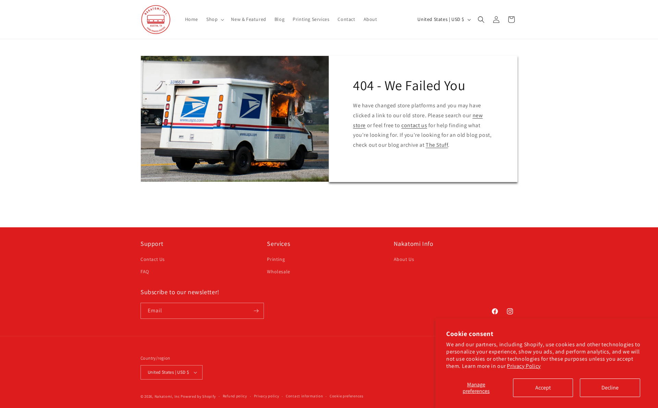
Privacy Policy (523, 366)
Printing (276, 259)
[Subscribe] (256, 311)
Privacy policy (266, 396)
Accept (543, 387)
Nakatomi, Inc (167, 396)
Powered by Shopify (198, 396)
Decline (610, 387)
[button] (214, 19)
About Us (404, 259)
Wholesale (278, 271)
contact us (414, 125)
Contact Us (153, 259)
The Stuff (437, 144)
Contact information (304, 396)
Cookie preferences (347, 396)
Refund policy (235, 396)
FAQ (145, 271)
